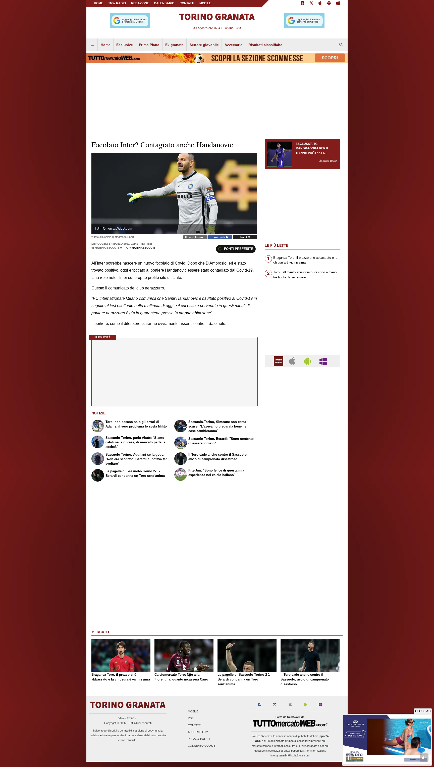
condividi (219, 237)
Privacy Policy (199, 738)
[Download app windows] (338, 3)
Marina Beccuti (107, 247)
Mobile (193, 711)
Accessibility (198, 732)
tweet (244, 237)
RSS (190, 718)
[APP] (279, 361)
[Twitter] (311, 3)
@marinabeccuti (141, 247)
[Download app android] (329, 3)
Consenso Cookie (201, 745)
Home (98, 3)
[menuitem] (92, 45)
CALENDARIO (164, 3)
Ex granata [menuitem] (174, 45)
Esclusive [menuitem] (124, 45)
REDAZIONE (140, 3)
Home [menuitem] (106, 45)
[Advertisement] (302, 566)
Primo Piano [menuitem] (149, 45)
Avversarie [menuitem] (233, 45)
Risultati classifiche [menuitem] (265, 45)
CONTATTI (187, 3)
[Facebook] (302, 3)
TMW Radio (117, 3)
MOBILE (205, 3)
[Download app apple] (320, 3)
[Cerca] (341, 45)
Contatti (194, 725)
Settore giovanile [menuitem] (204, 45)
